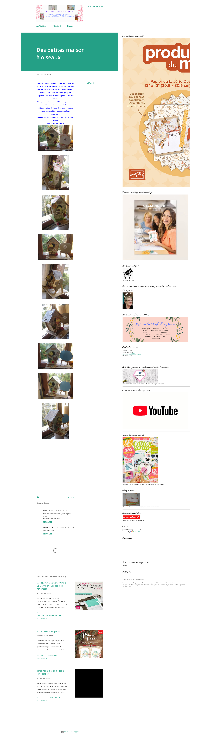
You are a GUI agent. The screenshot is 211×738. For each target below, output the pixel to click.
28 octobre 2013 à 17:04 (65, 527)
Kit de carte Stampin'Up (49, 631)
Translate (137, 532)
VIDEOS (56, 26)
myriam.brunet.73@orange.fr (132, 354)
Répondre (47, 522)
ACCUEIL (41, 26)
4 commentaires (53, 698)
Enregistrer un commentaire (49, 616)
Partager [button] (90, 83)
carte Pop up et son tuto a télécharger (50, 672)
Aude (45, 511)
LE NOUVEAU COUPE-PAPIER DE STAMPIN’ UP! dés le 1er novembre (51, 585)
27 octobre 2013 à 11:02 (58, 511)
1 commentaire (52, 655)
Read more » (42, 619)
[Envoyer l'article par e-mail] (38, 498)
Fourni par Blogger (71, 732)
